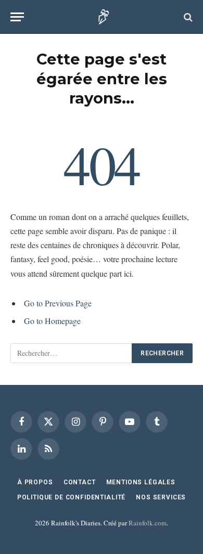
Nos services (161, 497)
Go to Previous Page (58, 303)
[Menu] (17, 17)
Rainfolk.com (148, 522)
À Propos (35, 482)
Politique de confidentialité (71, 497)
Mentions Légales (140, 482)
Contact (80, 482)
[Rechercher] (187, 17)
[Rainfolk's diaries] (101, 17)
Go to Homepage (52, 320)
